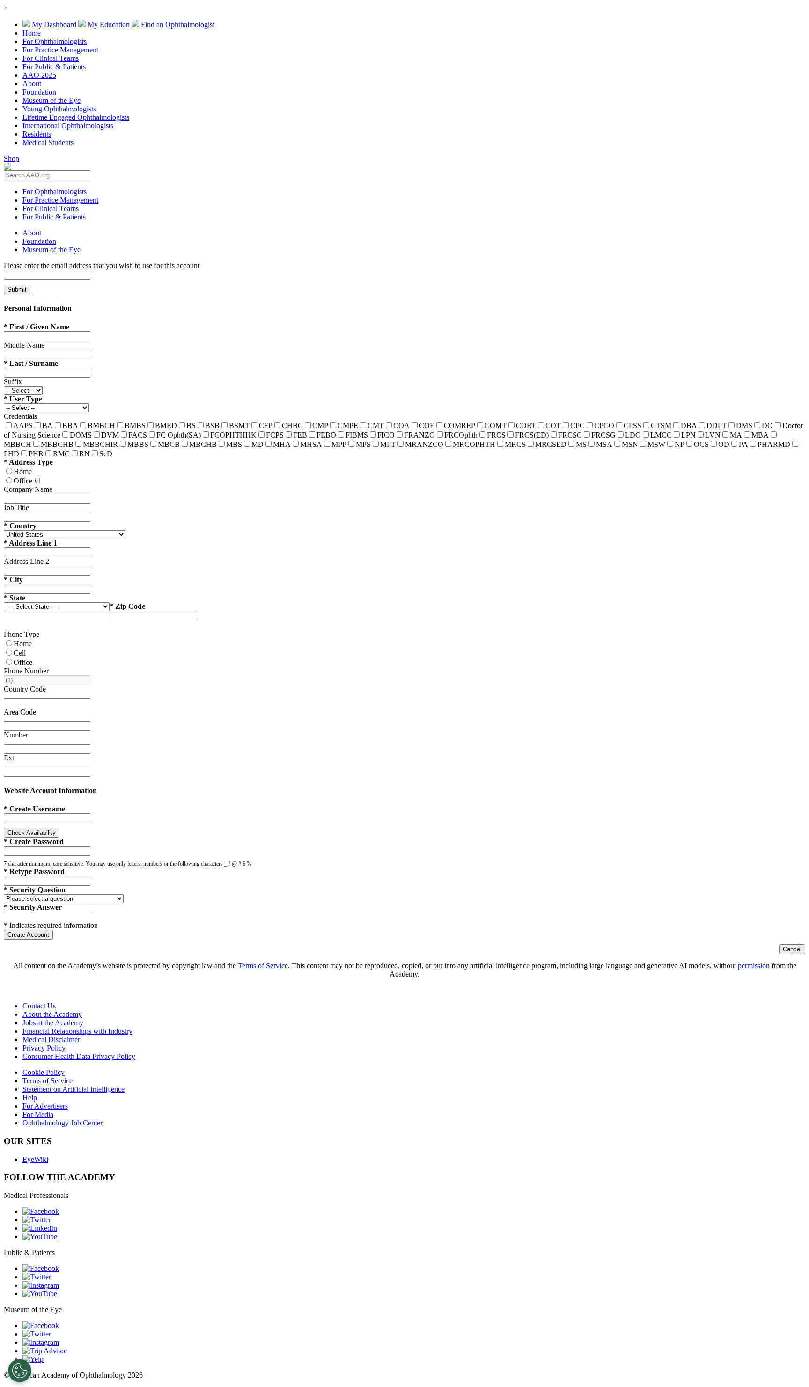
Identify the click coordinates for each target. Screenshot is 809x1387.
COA (401, 426)
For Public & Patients (54, 67)
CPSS (632, 426)
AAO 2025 (39, 75)
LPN (688, 435)
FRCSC (570, 435)
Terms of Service (263, 966)
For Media (37, 1114)
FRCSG (603, 435)
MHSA (311, 444)
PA (743, 444)
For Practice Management (60, 50)
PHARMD (774, 444)
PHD (11, 454)
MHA (282, 444)
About (31, 84)
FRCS (496, 435)
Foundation (39, 92)
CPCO (604, 426)
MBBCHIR (100, 444)
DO (767, 426)
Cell (20, 653)
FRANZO (419, 435)
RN (84, 454)
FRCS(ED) (532, 435)
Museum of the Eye (51, 100)
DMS (744, 426)
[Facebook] (40, 1211)
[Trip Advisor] (44, 1351)
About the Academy (52, 1014)
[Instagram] (40, 1285)
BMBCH (101, 426)
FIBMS (357, 435)
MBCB (169, 444)
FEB (300, 435)
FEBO (326, 435)
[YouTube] (39, 1237)
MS (581, 444)
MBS (234, 444)
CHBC (292, 426)
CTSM (661, 426)
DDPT (716, 426)
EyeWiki (35, 1159)
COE (426, 426)
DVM (110, 435)
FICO (386, 435)
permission (754, 966)
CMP (320, 426)
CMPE (348, 426)
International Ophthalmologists (67, 126)
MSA (604, 444)
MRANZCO (424, 444)
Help (29, 1098)
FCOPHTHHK (233, 435)
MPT (388, 444)
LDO (633, 435)
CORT (526, 426)
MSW (656, 444)
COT (553, 426)
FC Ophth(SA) (178, 435)
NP (679, 444)
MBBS (137, 444)
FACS (137, 435)
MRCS (515, 444)
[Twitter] (36, 1220)
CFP (265, 426)
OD (723, 444)
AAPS (23, 426)
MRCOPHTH (474, 444)
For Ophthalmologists (54, 41)
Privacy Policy (44, 1048)
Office (23, 662)
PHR (36, 454)
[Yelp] (33, 1359)
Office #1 (28, 481)
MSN (630, 444)
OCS (701, 444)
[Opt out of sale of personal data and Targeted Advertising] (19, 1370)
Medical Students (48, 142)
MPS (363, 444)
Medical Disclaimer (51, 1040)
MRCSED (550, 444)
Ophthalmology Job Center (62, 1123)
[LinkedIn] (39, 1228)
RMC (61, 454)
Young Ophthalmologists (59, 109)
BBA (70, 426)
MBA (760, 435)
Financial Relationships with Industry (77, 1031)
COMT (496, 426)
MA (736, 435)
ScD (105, 454)
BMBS (135, 426)
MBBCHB (57, 444)
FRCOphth (461, 435)
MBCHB (203, 444)
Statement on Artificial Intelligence (73, 1089)
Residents (36, 134)
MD (257, 444)
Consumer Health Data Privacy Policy (78, 1056)
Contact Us (39, 1006)
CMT (376, 426)
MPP (338, 444)
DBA (689, 426)
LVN (713, 435)
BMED (166, 426)
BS (191, 426)
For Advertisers (45, 1106)
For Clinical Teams (50, 58)
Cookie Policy (43, 1072)
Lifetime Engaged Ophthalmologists (75, 117)
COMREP (459, 426)
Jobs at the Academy (52, 1023)
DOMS (81, 435)
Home (31, 33)
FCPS (275, 435)
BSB (212, 426)
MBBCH (17, 444)
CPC (577, 426)
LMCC (661, 435)
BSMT (239, 426)
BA (47, 426)
